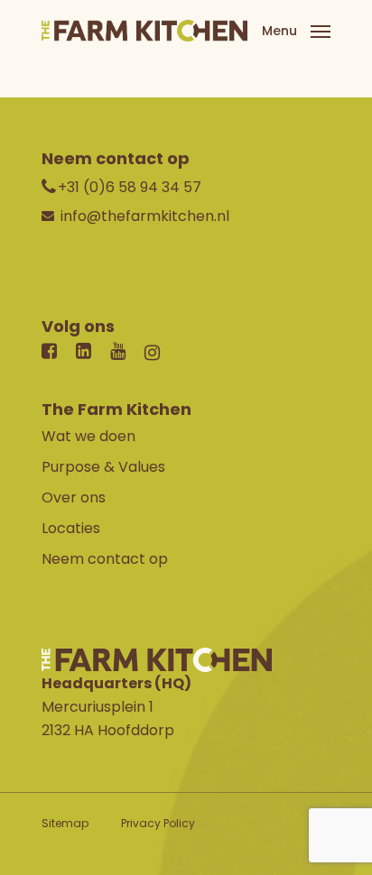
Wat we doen (88, 436)
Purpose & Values (103, 466)
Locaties (71, 528)
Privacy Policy (158, 823)
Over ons (74, 497)
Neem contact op (105, 558)
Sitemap (65, 823)
